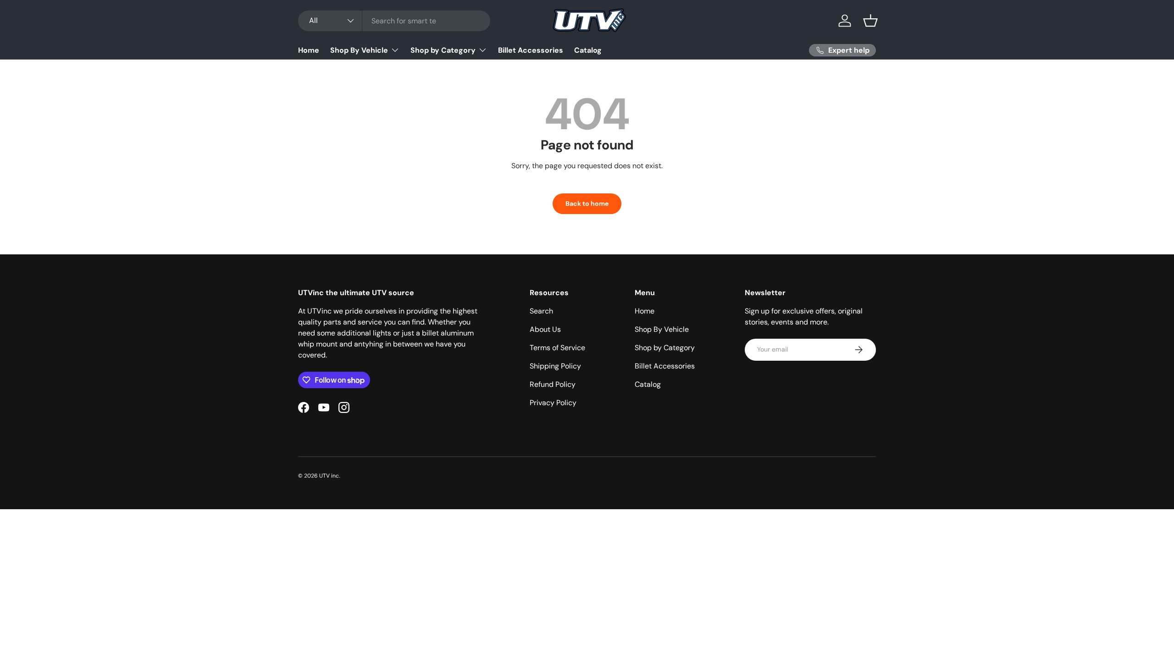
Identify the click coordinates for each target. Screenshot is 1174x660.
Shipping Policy (555, 366)
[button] (870, 21)
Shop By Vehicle (359, 50)
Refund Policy (553, 384)
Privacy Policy (553, 402)
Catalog (588, 50)
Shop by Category (443, 50)
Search (541, 311)
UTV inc (329, 475)
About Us (545, 329)
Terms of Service (557, 347)
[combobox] (394, 21)
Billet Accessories (530, 50)
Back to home (587, 203)
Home (308, 50)
